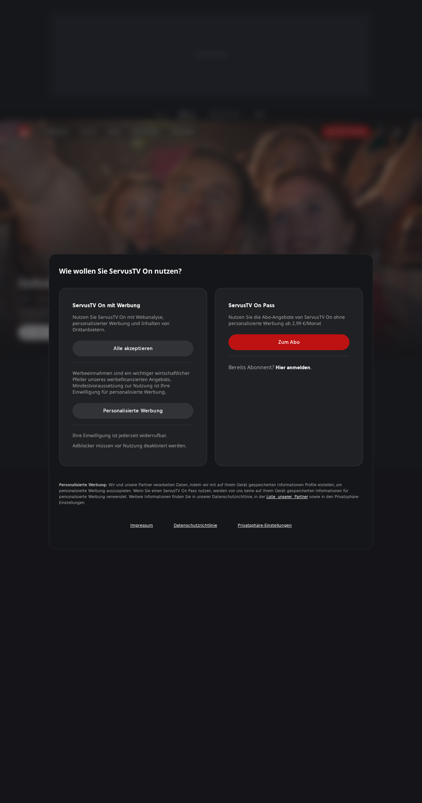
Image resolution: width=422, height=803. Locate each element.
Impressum (141, 525)
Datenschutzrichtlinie (195, 525)
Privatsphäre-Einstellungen (265, 525)
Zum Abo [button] (289, 342)
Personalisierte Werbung (133, 410)
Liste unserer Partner (287, 496)
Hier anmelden (293, 367)
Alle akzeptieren (133, 348)
